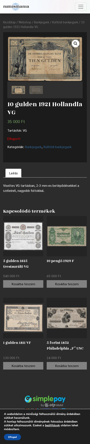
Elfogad (12, 437)
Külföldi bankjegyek (65, 22)
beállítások (52, 425)
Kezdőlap (9, 22)
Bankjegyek (41, 22)
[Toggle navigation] (81, 7)
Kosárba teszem (23, 284)
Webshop (25, 22)
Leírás (13, 173)
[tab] (13, 173)
